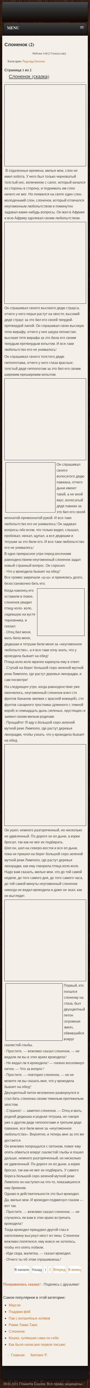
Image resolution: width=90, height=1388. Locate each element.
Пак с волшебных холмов (29, 1318)
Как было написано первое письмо (37, 1344)
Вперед (59, 1269)
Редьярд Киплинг (33, 61)
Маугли (15, 1305)
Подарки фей (19, 1311)
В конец (74, 1269)
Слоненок (17, 1331)
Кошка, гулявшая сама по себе (34, 1337)
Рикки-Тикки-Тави (23, 1324)
